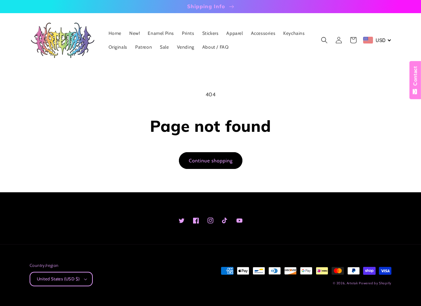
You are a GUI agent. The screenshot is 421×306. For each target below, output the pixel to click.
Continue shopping (211, 161)
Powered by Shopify (375, 283)
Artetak (352, 283)
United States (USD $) (58, 278)
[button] (324, 40)
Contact (415, 77)
